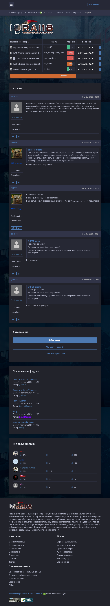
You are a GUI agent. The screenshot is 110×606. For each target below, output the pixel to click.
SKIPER (14, 142)
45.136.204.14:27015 (87, 69)
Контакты (13, 558)
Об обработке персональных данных (25, 572)
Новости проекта (16, 545)
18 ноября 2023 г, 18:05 (90, 97)
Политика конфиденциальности (23, 575)
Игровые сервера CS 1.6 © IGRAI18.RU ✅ (25, 13)
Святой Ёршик (25, 406)
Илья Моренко (26, 417)
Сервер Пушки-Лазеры (67, 542)
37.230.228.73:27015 (87, 58)
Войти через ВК (56, 347)
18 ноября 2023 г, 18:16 (90, 188)
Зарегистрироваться (55, 353)
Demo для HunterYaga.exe (24, 379)
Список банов (63, 562)
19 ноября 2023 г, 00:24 (90, 234)
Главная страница (17, 542)
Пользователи (15, 548)
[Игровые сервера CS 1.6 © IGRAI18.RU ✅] (31, 27)
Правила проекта (16, 578)
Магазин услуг (63, 558)
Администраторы (65, 552)
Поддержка (14, 555)
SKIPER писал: (34, 241)
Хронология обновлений (24, 422)
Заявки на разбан (65, 555)
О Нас (11, 585)
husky (21, 428)
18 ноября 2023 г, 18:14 (90, 143)
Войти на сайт (94, 4)
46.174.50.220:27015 (87, 47)
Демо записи (14, 552)
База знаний (14, 582)
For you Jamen (19, 401)
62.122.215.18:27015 (87, 64)
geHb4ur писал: (35, 150)
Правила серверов (65, 548)
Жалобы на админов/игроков (68, 13)
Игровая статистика (66, 545)
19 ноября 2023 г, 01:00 (90, 280)
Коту (15, 411)
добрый (22, 385)
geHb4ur (14, 97)
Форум (49, 13)
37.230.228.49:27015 (87, 53)
